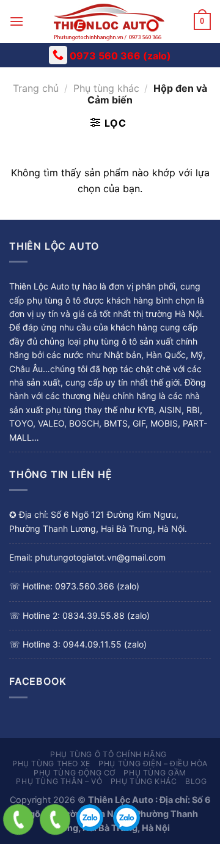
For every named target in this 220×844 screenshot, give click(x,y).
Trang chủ (36, 88)
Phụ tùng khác (106, 88)
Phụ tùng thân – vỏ (59, 781)
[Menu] (16, 21)
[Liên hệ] (18, 819)
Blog (196, 781)
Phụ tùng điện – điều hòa (153, 763)
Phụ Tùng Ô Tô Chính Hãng (108, 754)
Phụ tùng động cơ (75, 772)
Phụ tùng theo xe (51, 763)
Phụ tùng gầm (154, 772)
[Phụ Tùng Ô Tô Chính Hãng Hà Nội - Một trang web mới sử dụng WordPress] (109, 21)
